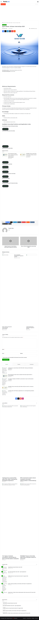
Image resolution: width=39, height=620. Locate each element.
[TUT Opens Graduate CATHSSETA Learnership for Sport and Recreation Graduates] (4, 381)
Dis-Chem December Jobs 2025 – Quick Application (17, 571)
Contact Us (24, 618)
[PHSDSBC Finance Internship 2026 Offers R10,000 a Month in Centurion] (22, 155)
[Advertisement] (19, 13)
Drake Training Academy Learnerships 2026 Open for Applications (20, 583)
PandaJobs (15, 618)
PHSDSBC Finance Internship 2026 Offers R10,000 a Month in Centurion (31, 154)
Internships (7, 22)
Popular (19, 364)
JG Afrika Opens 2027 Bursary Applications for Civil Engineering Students (21, 390)
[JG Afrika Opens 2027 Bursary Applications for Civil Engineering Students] (4, 392)
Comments (31, 364)
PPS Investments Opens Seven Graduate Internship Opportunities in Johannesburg (28, 479)
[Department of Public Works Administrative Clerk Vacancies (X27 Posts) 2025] (4, 593)
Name (3, 349)
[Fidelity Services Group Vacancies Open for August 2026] (4, 579)
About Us (36, 618)
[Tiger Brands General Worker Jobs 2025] (4, 569)
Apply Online (5, 129)
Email (3, 353)
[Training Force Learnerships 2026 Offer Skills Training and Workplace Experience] (4, 370)
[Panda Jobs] (6, 2)
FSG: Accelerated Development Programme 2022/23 (18, 255)
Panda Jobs (5, 28)
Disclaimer (33, 618)
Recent (7, 364)
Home (4, 22)
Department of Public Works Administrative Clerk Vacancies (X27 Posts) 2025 (21, 592)
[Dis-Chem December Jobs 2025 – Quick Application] (4, 573)
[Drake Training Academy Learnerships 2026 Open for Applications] (4, 587)
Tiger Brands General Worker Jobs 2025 (15, 567)
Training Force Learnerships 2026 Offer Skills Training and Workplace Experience (9, 479)
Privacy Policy (29, 618)
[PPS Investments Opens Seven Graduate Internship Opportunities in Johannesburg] (4, 155)
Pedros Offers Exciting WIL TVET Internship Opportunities (7, 327)
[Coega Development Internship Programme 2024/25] (31, 290)
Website (21, 353)
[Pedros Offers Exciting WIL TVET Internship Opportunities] (7, 290)
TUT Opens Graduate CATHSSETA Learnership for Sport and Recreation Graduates (18, 4)
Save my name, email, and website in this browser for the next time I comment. (15, 357)
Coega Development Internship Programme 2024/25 (30, 327)
